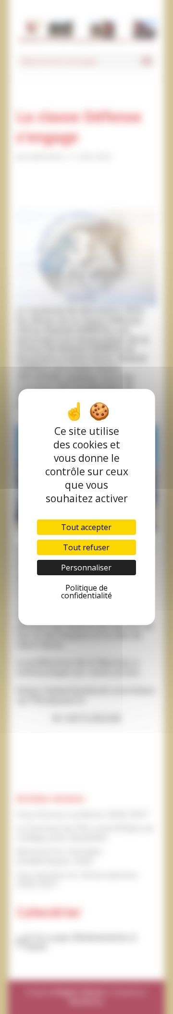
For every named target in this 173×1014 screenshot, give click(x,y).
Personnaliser (86, 567)
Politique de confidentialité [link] (86, 591)
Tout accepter (86, 527)
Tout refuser (86, 547)
